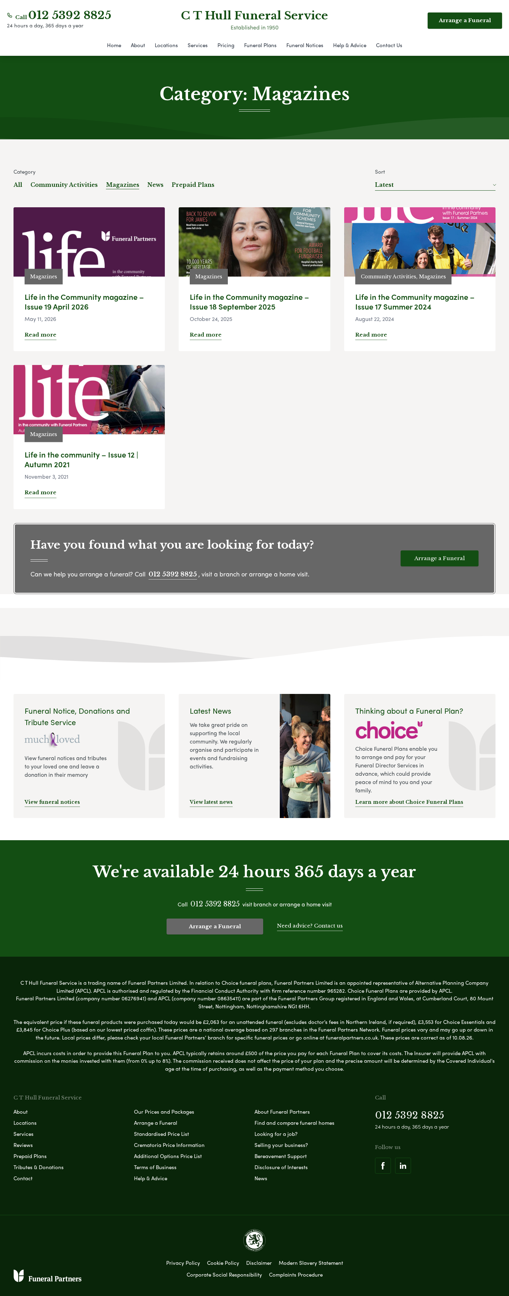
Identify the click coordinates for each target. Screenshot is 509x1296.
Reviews (23, 1145)
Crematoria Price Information (169, 1145)
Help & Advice (349, 45)
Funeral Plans (260, 45)
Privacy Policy (183, 1263)
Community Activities (64, 184)
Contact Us (389, 45)
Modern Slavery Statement (311, 1263)
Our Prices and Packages (164, 1111)
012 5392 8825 (69, 15)
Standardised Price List (161, 1134)
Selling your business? (281, 1145)
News (155, 184)
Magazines (122, 184)
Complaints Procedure (296, 1274)
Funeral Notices (304, 45)
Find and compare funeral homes (294, 1123)
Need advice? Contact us (310, 925)
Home (114, 45)
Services (198, 45)
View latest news (211, 802)
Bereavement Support (280, 1156)
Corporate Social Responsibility (224, 1274)
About (138, 45)
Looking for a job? (275, 1134)
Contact (23, 1178)
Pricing (225, 45)
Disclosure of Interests (281, 1167)
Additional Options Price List (168, 1156)
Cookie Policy (223, 1263)
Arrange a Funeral (465, 20)
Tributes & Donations (39, 1167)
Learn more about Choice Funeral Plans (409, 802)
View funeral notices (52, 802)
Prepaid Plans (193, 184)
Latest (384, 184)
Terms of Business (155, 1167)
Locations (166, 45)
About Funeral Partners (282, 1111)
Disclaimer (259, 1263)
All (18, 184)
